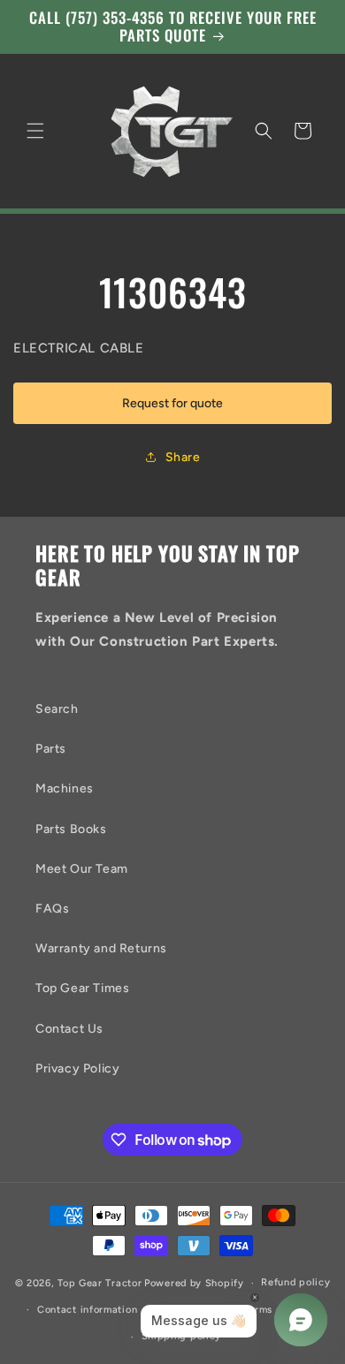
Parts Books (71, 829)
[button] (35, 130)
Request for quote (172, 403)
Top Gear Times (82, 988)
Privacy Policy (77, 1068)
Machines (64, 788)
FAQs (52, 908)
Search (57, 708)
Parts (50, 748)
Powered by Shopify (194, 1283)
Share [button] (183, 457)
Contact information (87, 1309)
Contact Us (69, 1028)
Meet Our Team (81, 868)
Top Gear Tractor (100, 1283)
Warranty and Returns (101, 948)
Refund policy (295, 1282)
